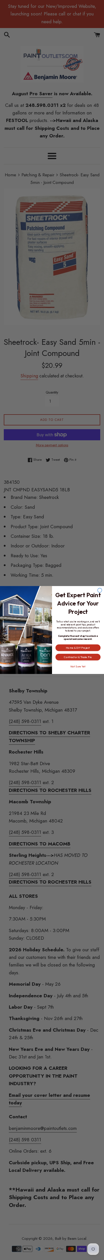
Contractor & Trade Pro (78, 657)
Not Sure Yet (78, 666)
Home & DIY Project (78, 647)
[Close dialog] (100, 590)
